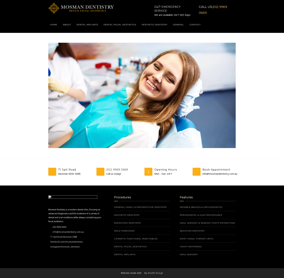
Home (53, 24)
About (67, 24)
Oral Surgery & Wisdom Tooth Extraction (207, 223)
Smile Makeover (124, 231)
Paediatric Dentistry (127, 223)
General (178, 24)
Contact (195, 24)
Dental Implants (87, 24)
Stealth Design (155, 273)
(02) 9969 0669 (117, 169)
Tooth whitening (191, 246)
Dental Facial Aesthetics (120, 24)
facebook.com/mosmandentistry (66, 241)
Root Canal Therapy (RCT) (196, 238)
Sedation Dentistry (192, 231)
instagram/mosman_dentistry (65, 246)
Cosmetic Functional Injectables (135, 238)
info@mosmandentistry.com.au (68, 231)
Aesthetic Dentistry (154, 24)
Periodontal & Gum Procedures (201, 215)
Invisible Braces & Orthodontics (201, 207)
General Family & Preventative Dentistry (140, 207)
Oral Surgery (189, 254)
